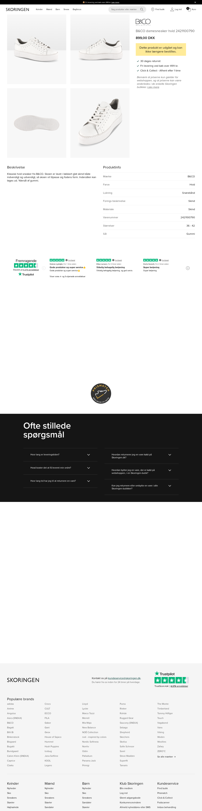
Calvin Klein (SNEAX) (18, 755)
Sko (9, 792)
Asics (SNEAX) (14, 718)
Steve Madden (127, 755)
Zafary (160, 746)
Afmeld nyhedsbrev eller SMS (135, 807)
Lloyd (85, 703)
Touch (160, 718)
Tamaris (123, 765)
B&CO (10, 722)
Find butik (162, 788)
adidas (10, 703)
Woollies (161, 741)
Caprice (11, 760)
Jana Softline (51, 755)
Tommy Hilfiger (165, 713)
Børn (58, 9)
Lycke (85, 708)
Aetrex (10, 708)
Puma (123, 703)
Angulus (11, 713)
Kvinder (39, 9)
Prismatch (162, 792)
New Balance (89, 727)
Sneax (66, 9)
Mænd (49, 9)
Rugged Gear (126, 718)
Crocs (48, 703)
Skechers (124, 736)
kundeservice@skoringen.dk (124, 678)
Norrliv (85, 746)
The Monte (163, 703)
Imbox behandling (166, 807)
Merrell (85, 718)
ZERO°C (161, 751)
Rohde (123, 713)
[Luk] (195, 2)
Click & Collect (165, 797)
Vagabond (162, 722)
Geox (47, 732)
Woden (161, 736)
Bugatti (10, 746)
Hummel (49, 741)
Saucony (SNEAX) (129, 722)
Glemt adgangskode (130, 797)
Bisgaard (11, 741)
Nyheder (11, 788)
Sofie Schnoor (127, 746)
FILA (47, 718)
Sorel (122, 751)
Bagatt (10, 727)
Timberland (163, 708)
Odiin (85, 751)
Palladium (87, 755)
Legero (48, 765)
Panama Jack (89, 760)
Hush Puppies (52, 746)
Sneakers (12, 797)
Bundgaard (12, 751)
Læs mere (115, 2)
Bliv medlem (126, 788)
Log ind (123, 792)
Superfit (124, 760)
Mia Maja (86, 722)
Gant (47, 727)
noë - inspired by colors (94, 736)
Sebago (124, 727)
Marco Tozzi (88, 713)
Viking (160, 732)
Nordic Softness (90, 741)
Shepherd (125, 732)
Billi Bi (10, 732)
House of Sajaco (53, 736)
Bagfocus (77, 9)
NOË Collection (90, 732)
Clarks (10, 765)
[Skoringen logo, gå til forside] (17, 9)
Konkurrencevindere (130, 802)
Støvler (10, 802)
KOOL (48, 760)
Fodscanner (163, 802)
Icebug (48, 751)
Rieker (123, 708)
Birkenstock (13, 736)
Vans (159, 727)
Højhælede (13, 807)
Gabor (48, 722)
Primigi (85, 765)
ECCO (48, 713)
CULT (47, 708)
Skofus (123, 741)
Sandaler (49, 807)
